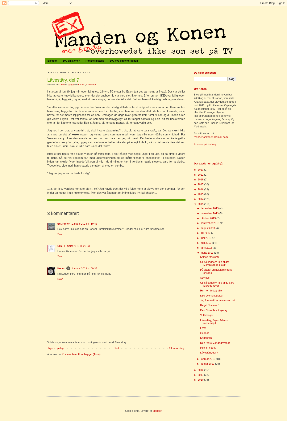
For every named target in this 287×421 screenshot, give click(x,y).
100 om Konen (71, 60)
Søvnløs (204, 277)
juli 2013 (206, 233)
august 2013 (208, 228)
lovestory (91, 84)
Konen (61, 268)
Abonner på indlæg (205, 144)
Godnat (204, 333)
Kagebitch (206, 337)
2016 (201, 189)
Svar (60, 234)
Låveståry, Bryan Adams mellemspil (214, 322)
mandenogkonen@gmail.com (211, 137)
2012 (201, 370)
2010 (201, 379)
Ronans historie (95, 60)
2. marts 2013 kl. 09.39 (84, 268)
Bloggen (52, 60)
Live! (203, 328)
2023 (201, 169)
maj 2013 (206, 242)
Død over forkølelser (211, 295)
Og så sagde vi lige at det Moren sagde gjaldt (214, 263)
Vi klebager (206, 315)
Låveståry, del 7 (209, 352)
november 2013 (210, 213)
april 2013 (207, 247)
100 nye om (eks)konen (124, 60)
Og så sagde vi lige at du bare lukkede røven (217, 284)
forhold (81, 84)
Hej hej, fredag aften (211, 290)
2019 (201, 179)
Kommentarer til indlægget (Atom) (81, 354)
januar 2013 (208, 363)
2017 (201, 184)
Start (116, 348)
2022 (201, 174)
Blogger (157, 410)
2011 (201, 374)
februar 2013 (208, 358)
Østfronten (63, 223)
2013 (201, 204)
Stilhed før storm (209, 257)
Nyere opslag (56, 348)
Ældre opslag (176, 348)
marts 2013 (207, 252)
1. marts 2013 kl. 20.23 (77, 246)
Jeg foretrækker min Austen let (217, 300)
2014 (201, 199)
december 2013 (210, 208)
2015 (201, 194)
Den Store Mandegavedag (215, 343)
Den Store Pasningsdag (214, 310)
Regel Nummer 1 (210, 305)
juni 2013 (206, 238)
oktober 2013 (208, 218)
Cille (60, 246)
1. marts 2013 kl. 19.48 (84, 223)
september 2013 (210, 223)
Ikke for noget (208, 347)
